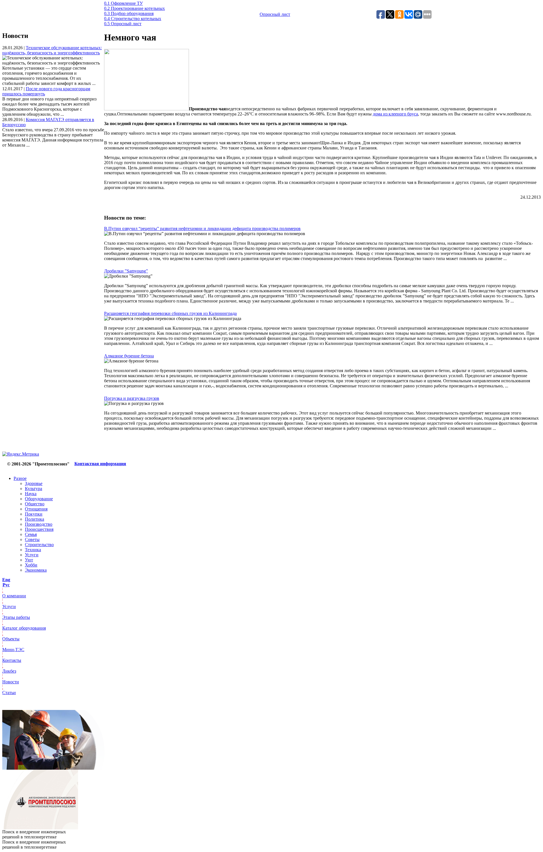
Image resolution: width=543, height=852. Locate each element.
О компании (14, 595)
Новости (10, 681)
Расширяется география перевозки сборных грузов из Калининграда (170, 313)
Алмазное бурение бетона (129, 355)
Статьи (9, 692)
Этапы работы (16, 617)
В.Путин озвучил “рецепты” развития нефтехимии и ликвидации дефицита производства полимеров (202, 228)
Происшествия (39, 529)
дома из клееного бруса (395, 113)
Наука (30, 493)
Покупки (33, 514)
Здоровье (33, 483)
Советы (32, 539)
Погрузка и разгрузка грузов (131, 398)
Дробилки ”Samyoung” (126, 271)
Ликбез (9, 671)
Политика (34, 519)
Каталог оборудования (24, 628)
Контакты (11, 660)
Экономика (36, 570)
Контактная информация (100, 463)
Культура (33, 488)
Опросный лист (275, 14)
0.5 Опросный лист (122, 23)
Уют (29, 559)
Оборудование (39, 498)
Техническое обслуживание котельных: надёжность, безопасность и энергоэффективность (52, 50)
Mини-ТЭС (13, 649)
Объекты (11, 638)
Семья (31, 534)
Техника (33, 549)
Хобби (31, 565)
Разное (20, 478)
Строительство (39, 544)
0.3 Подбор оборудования (129, 13)
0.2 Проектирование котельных (134, 8)
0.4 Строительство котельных (132, 18)
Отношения (36, 509)
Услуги (31, 554)
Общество (34, 503)
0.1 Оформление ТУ (123, 3)
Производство (38, 524)
